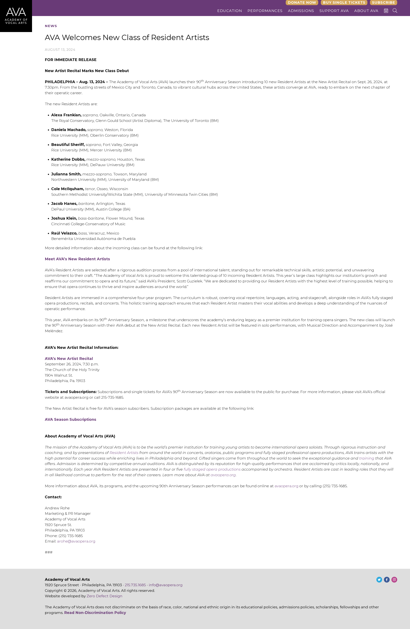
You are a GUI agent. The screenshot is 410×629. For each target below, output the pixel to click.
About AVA (366, 10)
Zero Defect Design (104, 596)
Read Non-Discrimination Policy (95, 612)
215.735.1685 (135, 585)
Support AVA (334, 10)
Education (229, 10)
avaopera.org (286, 486)
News (51, 26)
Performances (265, 10)
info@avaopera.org (166, 585)
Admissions (301, 10)
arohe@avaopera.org (76, 541)
